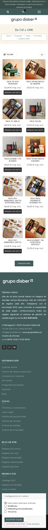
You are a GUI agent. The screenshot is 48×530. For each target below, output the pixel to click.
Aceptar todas (14, 520)
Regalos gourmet (10, 466)
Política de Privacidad (12, 430)
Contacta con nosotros (13, 376)
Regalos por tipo (10, 453)
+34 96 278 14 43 (9, 329)
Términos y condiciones (13, 408)
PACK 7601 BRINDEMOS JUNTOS (12, 241)
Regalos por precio (11, 449)
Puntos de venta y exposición (16, 372)
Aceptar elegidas (15, 524)
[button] (43, 55)
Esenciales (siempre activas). (22, 503)
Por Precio (38, 36)
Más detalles (33, 524)
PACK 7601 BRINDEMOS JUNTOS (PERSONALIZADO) (12, 200)
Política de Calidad (11, 425)
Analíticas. (13, 506)
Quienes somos (9, 367)
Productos (18, 36)
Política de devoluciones (14, 416)
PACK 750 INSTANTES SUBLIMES (35, 160)
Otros (28, 36)
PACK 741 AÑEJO (13, 121)
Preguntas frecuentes (13, 385)
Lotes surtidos (9, 489)
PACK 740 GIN (35, 121)
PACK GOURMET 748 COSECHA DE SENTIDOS (35, 242)
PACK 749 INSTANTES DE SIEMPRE (35, 83)
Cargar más (24, 263)
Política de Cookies (11, 421)
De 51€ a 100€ (24, 39)
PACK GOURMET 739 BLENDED (12, 160)
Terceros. (12, 511)
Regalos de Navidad (11, 458)
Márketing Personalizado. (20, 509)
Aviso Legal (8, 412)
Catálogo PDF (8, 480)
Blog (4, 394)
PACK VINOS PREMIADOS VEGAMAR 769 (35, 200)
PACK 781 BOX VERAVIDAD (13, 83)
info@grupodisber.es (11, 332)
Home (8, 36)
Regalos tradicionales (12, 462)
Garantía (6, 389)
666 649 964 (26, 329)
